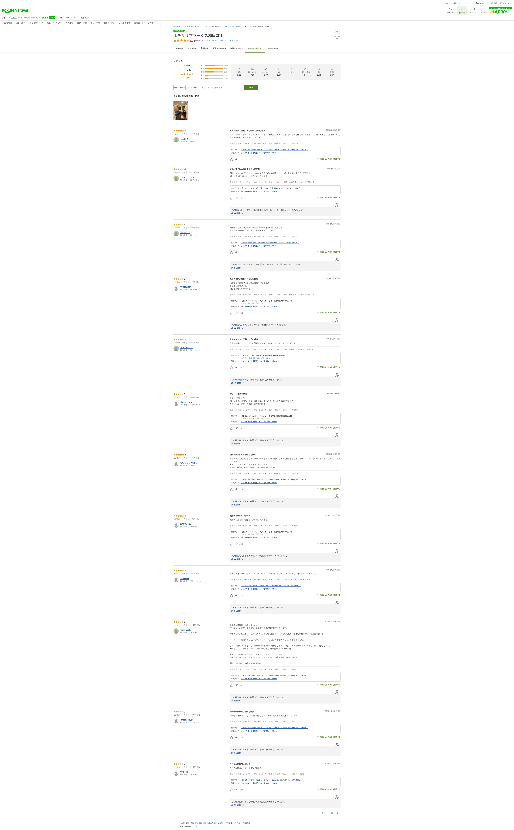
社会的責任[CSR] (215, 823)
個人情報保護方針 (198, 823)
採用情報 (228, 823)
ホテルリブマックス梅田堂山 (198, 35)
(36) (219, 48)
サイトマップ (468, 3)
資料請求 (246, 823)
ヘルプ (445, 3)
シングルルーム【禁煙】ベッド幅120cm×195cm (259, 153)
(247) (255, 48)
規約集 (237, 823)
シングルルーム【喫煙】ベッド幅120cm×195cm (259, 306)
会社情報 (185, 823)
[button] (180, 110)
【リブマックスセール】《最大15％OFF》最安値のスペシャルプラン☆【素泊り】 (271, 188)
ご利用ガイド (456, 3)
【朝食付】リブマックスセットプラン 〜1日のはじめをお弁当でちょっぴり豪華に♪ (271, 780)
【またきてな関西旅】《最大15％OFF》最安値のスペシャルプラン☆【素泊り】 (270, 243)
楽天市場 (493, 3)
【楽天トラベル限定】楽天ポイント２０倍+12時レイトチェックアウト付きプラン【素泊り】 (274, 150)
